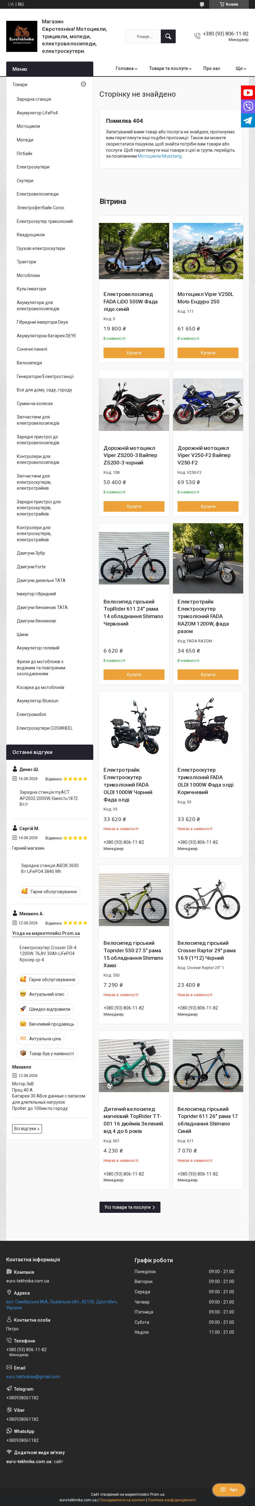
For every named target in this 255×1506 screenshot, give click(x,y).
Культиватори (31, 288)
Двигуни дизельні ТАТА (41, 580)
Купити (134, 352)
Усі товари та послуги (127, 1207)
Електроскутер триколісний (45, 221)
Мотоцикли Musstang (160, 156)
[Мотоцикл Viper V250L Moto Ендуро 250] (208, 251)
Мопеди (25, 139)
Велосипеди (29, 362)
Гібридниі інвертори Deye (42, 322)
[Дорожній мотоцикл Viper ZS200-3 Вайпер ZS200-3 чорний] (134, 405)
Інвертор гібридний (36, 593)
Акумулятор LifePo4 (37, 112)
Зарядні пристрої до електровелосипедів (38, 440)
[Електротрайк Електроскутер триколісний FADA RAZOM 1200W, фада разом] (208, 558)
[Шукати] (168, 36)
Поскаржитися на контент (122, 1500)
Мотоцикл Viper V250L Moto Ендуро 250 (206, 298)
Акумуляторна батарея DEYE (46, 335)
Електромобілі (31, 714)
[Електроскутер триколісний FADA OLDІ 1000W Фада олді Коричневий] (208, 726)
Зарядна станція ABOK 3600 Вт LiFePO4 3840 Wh (50, 868)
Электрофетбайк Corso (40, 207)
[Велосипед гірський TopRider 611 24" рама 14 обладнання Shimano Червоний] (134, 558)
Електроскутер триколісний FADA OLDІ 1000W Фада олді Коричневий (206, 781)
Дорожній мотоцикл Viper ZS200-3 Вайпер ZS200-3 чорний (130, 455)
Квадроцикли (31, 234)
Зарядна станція (34, 99)
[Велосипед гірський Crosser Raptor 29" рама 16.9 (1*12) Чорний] (208, 900)
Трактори (26, 261)
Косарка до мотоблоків (40, 687)
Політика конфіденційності (172, 1500)
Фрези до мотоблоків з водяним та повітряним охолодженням (41, 667)
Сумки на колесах (35, 403)
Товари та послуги (168, 68)
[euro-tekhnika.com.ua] (21, 36)
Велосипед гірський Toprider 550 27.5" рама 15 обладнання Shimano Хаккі (133, 954)
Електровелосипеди (37, 194)
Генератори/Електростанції (45, 376)
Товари (19, 84)
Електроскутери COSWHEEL (45, 728)
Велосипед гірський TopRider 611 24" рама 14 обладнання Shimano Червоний (133, 612)
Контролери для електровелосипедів (38, 459)
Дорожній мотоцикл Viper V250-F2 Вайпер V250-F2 (204, 455)
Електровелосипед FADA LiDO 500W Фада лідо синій (131, 301)
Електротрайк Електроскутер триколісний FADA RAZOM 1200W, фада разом (203, 616)
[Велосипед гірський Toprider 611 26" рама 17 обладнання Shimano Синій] (208, 1066)
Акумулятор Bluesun (37, 700)
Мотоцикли (28, 126)
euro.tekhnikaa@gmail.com (33, 1376)
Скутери (25, 180)
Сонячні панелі (32, 349)
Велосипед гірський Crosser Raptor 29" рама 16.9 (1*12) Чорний (206, 950)
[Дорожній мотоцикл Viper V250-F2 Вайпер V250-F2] (208, 405)
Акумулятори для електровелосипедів (38, 305)
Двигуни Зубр (31, 553)
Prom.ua (157, 1494)
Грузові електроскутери (41, 248)
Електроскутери (33, 166)
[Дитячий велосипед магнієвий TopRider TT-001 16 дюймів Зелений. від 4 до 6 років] (134, 1066)
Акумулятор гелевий (38, 647)
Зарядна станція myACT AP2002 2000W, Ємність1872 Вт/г (49, 798)
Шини (22, 634)
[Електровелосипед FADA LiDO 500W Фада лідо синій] (134, 251)
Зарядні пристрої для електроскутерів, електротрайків (39, 507)
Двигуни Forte (31, 566)
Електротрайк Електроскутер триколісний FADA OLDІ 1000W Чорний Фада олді (128, 784)
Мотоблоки (28, 275)
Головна (125, 68)
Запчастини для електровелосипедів (38, 420)
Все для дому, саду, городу (44, 389)
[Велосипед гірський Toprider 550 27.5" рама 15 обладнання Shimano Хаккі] (134, 900)
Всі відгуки (25, 1128)
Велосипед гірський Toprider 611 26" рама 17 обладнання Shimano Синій (208, 1120)
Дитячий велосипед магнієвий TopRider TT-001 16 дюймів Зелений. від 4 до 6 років (134, 1120)
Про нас (211, 68)
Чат (234, 1489)
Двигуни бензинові (36, 620)
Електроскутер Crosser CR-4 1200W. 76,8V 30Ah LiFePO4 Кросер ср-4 (48, 953)
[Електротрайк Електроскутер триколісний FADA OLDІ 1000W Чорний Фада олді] (134, 726)
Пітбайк (24, 153)
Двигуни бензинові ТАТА (42, 607)
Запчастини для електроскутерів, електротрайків (34, 482)
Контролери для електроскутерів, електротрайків (34, 533)
